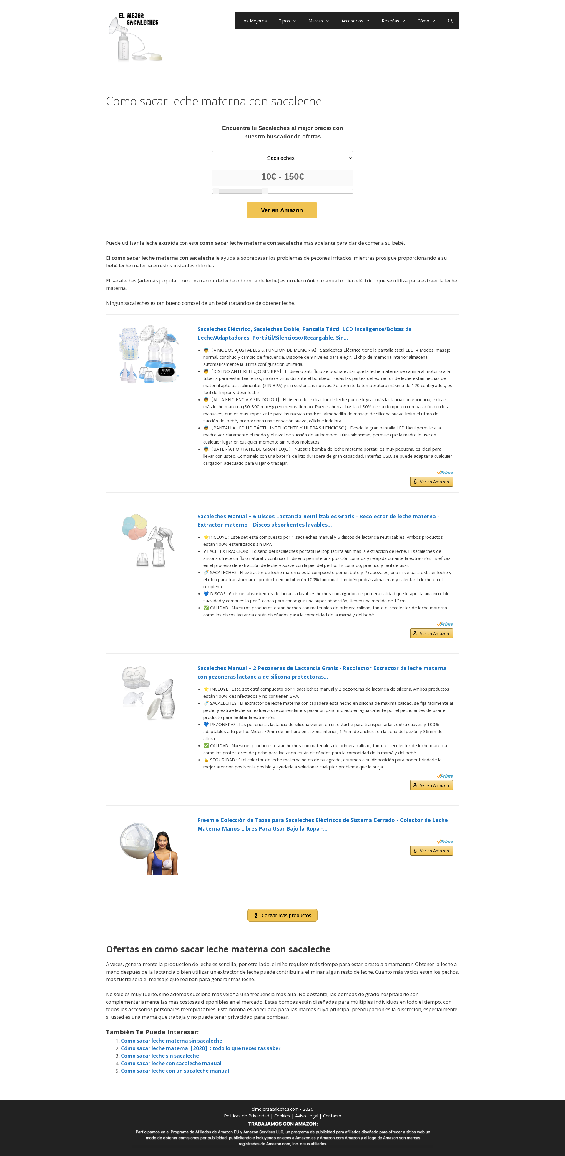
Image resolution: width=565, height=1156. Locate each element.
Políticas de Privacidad (246, 1116)
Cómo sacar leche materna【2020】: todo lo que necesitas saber (200, 1048)
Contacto (332, 1116)
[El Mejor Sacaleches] (135, 37)
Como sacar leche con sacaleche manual (171, 1063)
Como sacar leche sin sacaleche (160, 1055)
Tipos (284, 21)
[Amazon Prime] (445, 472)
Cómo (423, 21)
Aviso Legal (306, 1116)
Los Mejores (254, 21)
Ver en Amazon (282, 210)
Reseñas (390, 21)
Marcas (315, 21)
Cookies (282, 1116)
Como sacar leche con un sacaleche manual (175, 1070)
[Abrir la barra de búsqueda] (450, 20)
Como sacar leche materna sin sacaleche (171, 1040)
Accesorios (352, 21)
